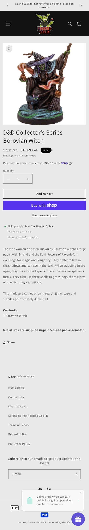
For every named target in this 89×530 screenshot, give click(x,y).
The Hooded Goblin (38, 522)
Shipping (7, 155)
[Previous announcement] (7, 5)
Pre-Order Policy (19, 444)
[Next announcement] (81, 5)
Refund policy (17, 434)
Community (16, 397)
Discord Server (18, 406)
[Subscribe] (76, 474)
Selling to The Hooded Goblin (28, 416)
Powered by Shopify (59, 522)
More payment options (44, 215)
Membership (16, 387)
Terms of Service (19, 425)
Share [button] (11, 342)
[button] (8, 23)
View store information (23, 237)
